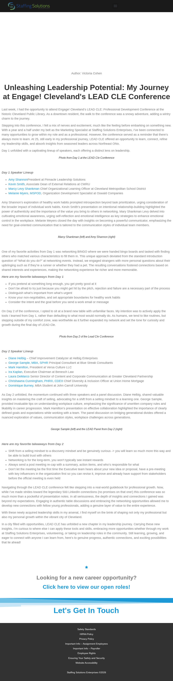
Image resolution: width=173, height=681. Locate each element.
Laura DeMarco (18, 376)
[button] (115, 6)
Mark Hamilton (18, 367)
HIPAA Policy (86, 634)
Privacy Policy (86, 638)
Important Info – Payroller (86, 648)
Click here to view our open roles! (86, 587)
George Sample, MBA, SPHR (28, 362)
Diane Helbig (17, 358)
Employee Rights (87, 653)
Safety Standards (86, 629)
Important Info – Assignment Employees (86, 643)
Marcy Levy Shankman (23, 188)
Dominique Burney (20, 385)
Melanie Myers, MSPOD (24, 193)
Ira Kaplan (15, 372)
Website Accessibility (86, 662)
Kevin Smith (16, 184)
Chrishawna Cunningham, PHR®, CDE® (35, 381)
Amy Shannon (18, 179)
